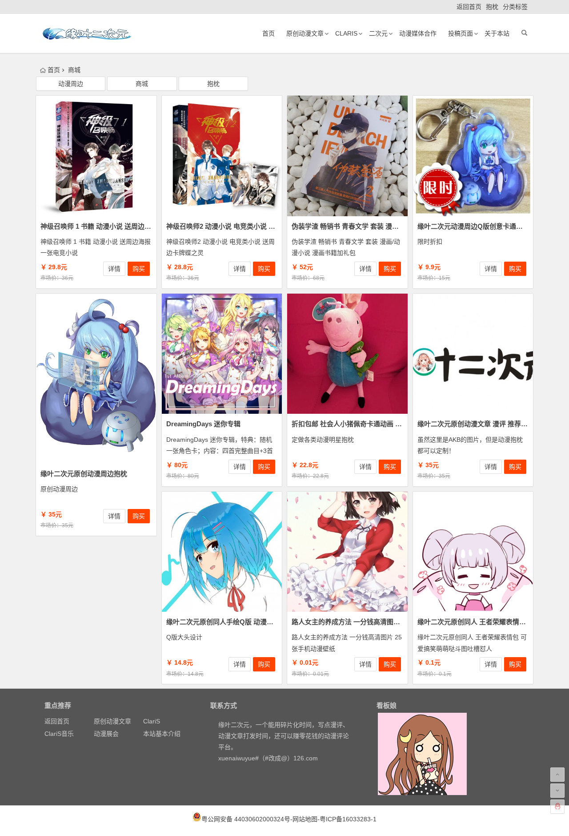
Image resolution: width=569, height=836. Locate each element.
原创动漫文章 (305, 33)
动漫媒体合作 (418, 33)
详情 (114, 268)
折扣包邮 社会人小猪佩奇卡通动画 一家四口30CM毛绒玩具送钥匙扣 (392, 424)
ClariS (346, 33)
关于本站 (497, 33)
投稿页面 (460, 33)
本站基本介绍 (161, 733)
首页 (268, 33)
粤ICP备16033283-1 (348, 819)
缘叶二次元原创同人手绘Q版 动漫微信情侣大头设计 (243, 622)
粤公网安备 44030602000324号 (245, 819)
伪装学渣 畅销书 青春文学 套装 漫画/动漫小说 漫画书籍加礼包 (384, 226)
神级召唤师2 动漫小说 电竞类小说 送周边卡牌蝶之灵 (244, 226)
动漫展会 (106, 733)
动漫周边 (70, 83)
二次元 (378, 33)
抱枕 (492, 6)
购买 (138, 268)
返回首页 (469, 6)
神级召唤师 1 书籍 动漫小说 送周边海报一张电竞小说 (119, 226)
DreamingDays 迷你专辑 (203, 424)
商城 (142, 83)
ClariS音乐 (59, 733)
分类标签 (515, 6)
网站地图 (305, 819)
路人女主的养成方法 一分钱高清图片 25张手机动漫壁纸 (374, 622)
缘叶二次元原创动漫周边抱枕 (83, 473)
